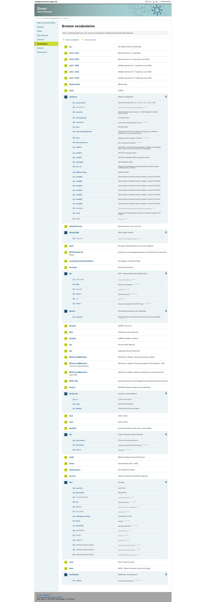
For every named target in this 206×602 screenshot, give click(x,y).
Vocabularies (42, 44)
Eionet (47, 18)
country (78, 580)
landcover (73, 394)
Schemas (40, 39)
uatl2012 (79, 408)
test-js (78, 521)
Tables (39, 31)
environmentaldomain (84, 131)
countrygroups (81, 118)
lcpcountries (80, 440)
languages (79, 162)
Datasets (40, 27)
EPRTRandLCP (76, 252)
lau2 (71, 422)
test (70, 482)
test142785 (79, 526)
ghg (71, 332)
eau (77, 502)
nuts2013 (79, 190)
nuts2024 (79, 204)
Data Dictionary (55, 18)
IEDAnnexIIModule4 (78, 372)
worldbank (74, 575)
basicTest (79, 488)
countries (79, 112)
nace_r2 (78, 166)
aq (70, 47)
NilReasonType (81, 172)
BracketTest (80, 493)
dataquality (74, 232)
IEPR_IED (73, 381)
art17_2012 (74, 72)
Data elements (42, 35)
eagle (78, 404)
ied (70, 351)
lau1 (71, 416)
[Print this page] (154, 1)
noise (71, 464)
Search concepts (90, 40)
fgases (72, 311)
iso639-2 (79, 147)
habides (72, 338)
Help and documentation (46, 23)
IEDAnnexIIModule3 (78, 363)
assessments (80, 103)
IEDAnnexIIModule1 (78, 357)
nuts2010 (79, 186)
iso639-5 (79, 157)
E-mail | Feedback (44, 595)
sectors (78, 450)
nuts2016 (79, 195)
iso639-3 (79, 153)
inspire (72, 387)
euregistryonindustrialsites (81, 261)
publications (74, 470)
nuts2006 (79, 181)
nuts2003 (79, 177)
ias (70, 345)
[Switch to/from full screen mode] (157, 1)
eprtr (71, 246)
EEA (47, 1)
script (78, 213)
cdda (71, 91)
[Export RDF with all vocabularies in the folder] (166, 97)
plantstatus (80, 445)
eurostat (73, 267)
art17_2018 (74, 78)
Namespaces (42, 52)
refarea (78, 294)
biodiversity (74, 84)
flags (77, 284)
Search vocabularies (72, 40)
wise (71, 568)
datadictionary (75, 226)
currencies (79, 122)
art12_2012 (74, 53)
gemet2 (72, 326)
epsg (77, 138)
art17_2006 (74, 66)
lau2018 (72, 428)
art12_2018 (74, 59)
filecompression (82, 142)
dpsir (78, 127)
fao (70, 274)
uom (71, 562)
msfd (71, 457)
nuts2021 (79, 199)
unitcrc (78, 303)
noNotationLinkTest (83, 516)
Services (40, 48)
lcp (70, 434)
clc (77, 399)
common (73, 97)
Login (150, 1)
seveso (72, 476)
